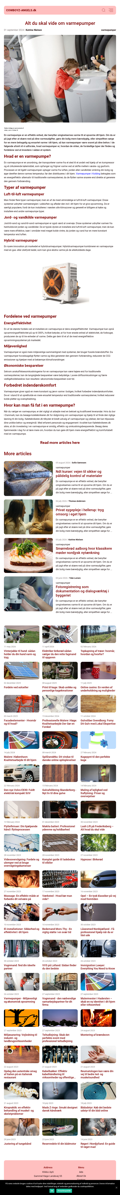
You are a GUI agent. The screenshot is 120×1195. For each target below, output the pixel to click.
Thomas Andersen (76, 501)
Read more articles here (60, 442)
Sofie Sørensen (79, 463)
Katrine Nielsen (34, 30)
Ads (81, 1172)
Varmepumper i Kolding (88, 173)
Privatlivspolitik (64, 1191)
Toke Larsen (75, 578)
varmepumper (108, 30)
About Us (81, 1176)
